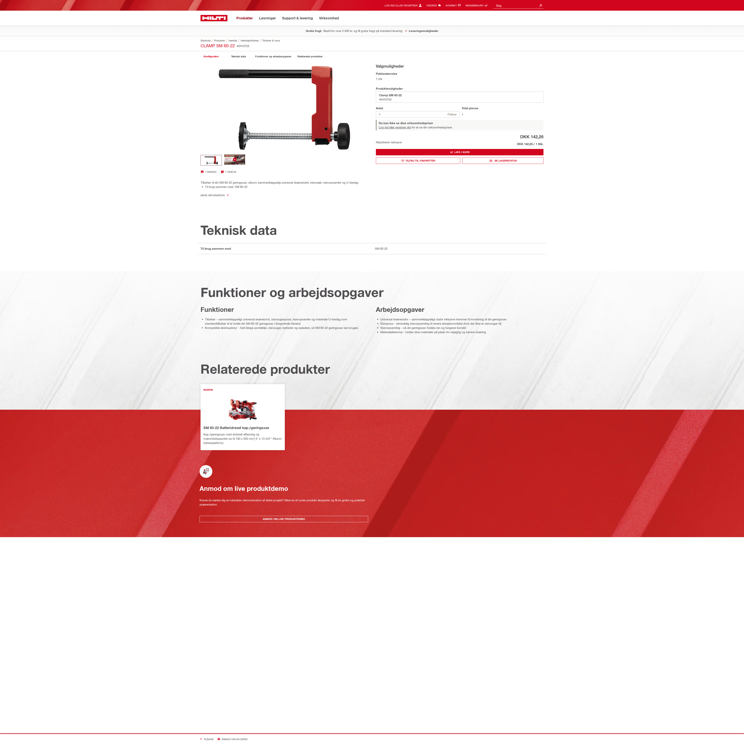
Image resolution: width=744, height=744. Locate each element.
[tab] (211, 56)
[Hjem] (214, 18)
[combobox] (518, 5)
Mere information (213, 195)
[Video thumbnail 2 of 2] (234, 160)
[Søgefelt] (540, 5)
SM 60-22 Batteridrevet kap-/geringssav (236, 428)
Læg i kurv (462, 152)
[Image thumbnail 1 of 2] (211, 160)
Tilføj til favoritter (420, 160)
